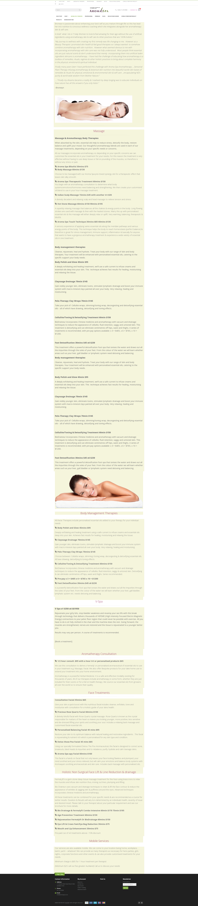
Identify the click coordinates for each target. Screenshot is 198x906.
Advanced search (82, 889)
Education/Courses (115, 1)
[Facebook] (55, 2)
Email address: (126, 882)
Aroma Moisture (69, 19)
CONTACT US (133, 10)
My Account (81, 885)
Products (59, 19)
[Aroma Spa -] (99, 10)
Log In (61, 4)
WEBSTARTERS (59, 902)
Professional (90, 1)
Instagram (142, 903)
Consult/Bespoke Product (130, 1)
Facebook (139, 903)
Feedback (99, 1)
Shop (68, 1)
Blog (105, 1)
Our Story (62, 1)
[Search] (80, 9)
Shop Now (59, 874)
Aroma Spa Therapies (78, 1)
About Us (80, 882)
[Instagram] (55, 4)
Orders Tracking (82, 887)
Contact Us (80, 884)
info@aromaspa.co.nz (62, 894)
